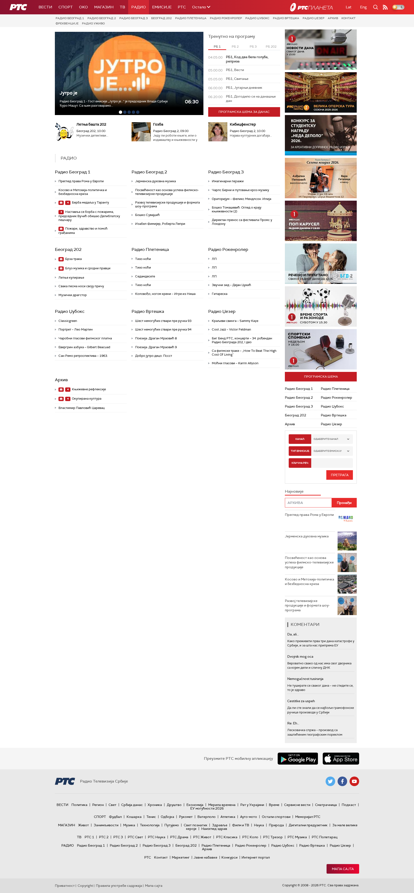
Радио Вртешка (286, 18)
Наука (259, 825)
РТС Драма (179, 837)
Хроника (155, 805)
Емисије (162, 7)
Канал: (300, 439)
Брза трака (73, 259)
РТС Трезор (273, 837)
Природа (276, 825)
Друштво (174, 805)
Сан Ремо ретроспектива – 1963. (83, 356)
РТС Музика (297, 837)
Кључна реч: (300, 462)
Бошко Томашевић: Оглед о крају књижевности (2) (236, 209)
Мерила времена (222, 805)
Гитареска (219, 294)
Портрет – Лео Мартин (75, 329)
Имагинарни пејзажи (228, 181)
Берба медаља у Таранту (90, 202)
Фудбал (115, 817)
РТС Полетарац (324, 837)
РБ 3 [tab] (253, 46)
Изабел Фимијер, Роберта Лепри (160, 224)
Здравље (219, 825)
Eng (363, 7)
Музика (129, 825)
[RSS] (385, 7)
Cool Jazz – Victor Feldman (231, 329)
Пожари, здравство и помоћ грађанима (83, 230)
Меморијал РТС (307, 817)
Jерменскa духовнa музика (155, 181)
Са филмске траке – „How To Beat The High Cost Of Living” (244, 353)
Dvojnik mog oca (300, 656)
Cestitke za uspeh (301, 701)
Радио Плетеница (191, 18)
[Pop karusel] (321, 221)
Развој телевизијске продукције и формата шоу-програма (167, 204)
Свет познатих (195, 825)
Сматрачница (326, 805)
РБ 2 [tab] (235, 46)
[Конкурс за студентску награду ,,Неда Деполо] (321, 135)
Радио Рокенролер (226, 18)
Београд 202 (161, 18)
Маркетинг (181, 857)
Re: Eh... (293, 723)
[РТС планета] (311, 7)
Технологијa (150, 825)
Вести (45, 7)
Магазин (104, 7)
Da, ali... (293, 634)
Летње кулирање (71, 278)
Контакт (348, 18)
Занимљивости (106, 825)
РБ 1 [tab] (217, 46)
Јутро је (68, 93)
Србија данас (132, 805)
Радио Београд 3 (133, 18)
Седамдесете (145, 276)
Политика (79, 805)
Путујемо (171, 825)
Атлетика (227, 817)
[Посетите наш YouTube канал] (354, 781)
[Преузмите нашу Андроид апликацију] (298, 759)
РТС (182, 7)
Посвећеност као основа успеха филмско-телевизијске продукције (167, 192)
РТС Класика (226, 837)
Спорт (65, 7)
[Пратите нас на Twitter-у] (330, 781)
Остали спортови (276, 817)
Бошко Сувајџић (147, 215)
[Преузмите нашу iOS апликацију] (341, 759)
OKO (83, 7)
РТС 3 (118, 837)
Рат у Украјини (252, 805)
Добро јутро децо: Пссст (153, 356)
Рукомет (186, 817)
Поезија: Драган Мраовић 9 (156, 347)
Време (274, 805)
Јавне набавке (205, 857)
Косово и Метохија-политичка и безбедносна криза (82, 192)
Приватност (65, 885)
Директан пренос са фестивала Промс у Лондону (242, 222)
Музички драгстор (72, 295)
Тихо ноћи (143, 259)
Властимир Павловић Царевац (81, 408)
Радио (138, 7)
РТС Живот (202, 837)
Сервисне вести (297, 805)
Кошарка (134, 817)
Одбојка (167, 817)
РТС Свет (135, 837)
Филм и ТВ (240, 825)
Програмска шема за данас (244, 112)
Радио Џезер (313, 18)
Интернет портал (256, 857)
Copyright (85, 885)
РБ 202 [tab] (271, 46)
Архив (333, 18)
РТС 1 (89, 837)
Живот (83, 825)
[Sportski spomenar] (321, 349)
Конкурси (229, 857)
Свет (112, 805)
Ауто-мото (248, 817)
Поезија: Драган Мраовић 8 (156, 338)
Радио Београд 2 (101, 18)
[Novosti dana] (321, 49)
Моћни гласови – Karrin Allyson (235, 363)
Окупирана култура (86, 399)
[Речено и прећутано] (321, 263)
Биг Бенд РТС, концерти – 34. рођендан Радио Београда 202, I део (242, 340)
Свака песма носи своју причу (81, 286)
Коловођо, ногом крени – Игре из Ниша (165, 294)
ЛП (214, 259)
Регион (98, 805)
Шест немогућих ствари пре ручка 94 (163, 329)
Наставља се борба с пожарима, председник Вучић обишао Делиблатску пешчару (89, 216)
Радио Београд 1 (70, 18)
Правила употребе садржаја (119, 885)
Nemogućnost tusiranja (305, 679)
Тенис (151, 817)
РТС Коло (250, 837)
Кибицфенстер (243, 124)
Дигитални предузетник (308, 825)
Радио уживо (93, 23)
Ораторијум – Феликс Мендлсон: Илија (241, 199)
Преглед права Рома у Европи (81, 181)
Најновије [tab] (294, 491)
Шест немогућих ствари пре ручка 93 (163, 321)
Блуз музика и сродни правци (87, 268)
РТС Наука (156, 837)
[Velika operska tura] (321, 92)
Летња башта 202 (91, 124)
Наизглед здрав (214, 829)
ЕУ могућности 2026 (207, 808)
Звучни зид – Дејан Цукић (231, 285)
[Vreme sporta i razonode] (321, 306)
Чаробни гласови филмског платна (85, 338)
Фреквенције (67, 23)
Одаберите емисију (328, 450)
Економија (194, 805)
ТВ (122, 7)
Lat (348, 7)
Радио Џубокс (257, 18)
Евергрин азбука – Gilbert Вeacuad (84, 347)
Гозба (158, 124)
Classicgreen (67, 321)
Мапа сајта (343, 869)
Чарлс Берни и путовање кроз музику (240, 190)
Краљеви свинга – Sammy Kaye (235, 321)
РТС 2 (104, 837)
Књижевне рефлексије (88, 389)
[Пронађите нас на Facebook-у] (342, 781)
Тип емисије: (300, 450)
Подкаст (349, 805)
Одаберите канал (326, 439)
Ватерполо (206, 817)
